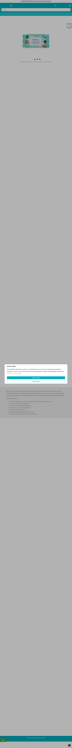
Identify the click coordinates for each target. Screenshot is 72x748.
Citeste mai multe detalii (14, 373)
